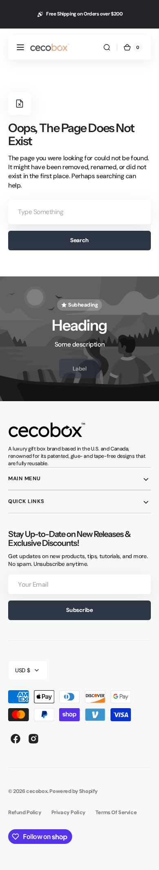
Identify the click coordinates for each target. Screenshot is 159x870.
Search (79, 240)
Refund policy (25, 812)
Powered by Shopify (73, 791)
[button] (20, 47)
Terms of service (116, 812)
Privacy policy (68, 812)
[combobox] (79, 212)
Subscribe (79, 610)
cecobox (36, 791)
